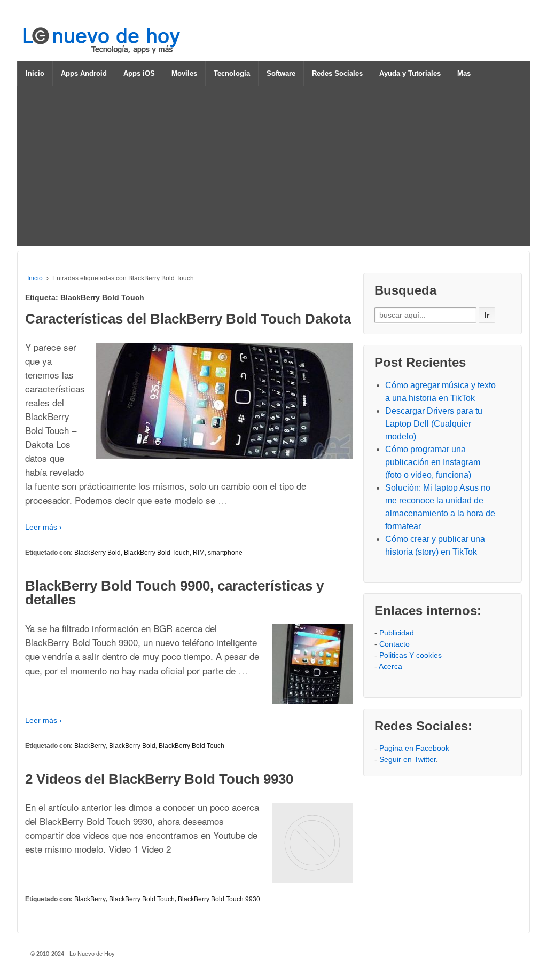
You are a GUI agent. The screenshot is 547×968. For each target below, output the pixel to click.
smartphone (225, 552)
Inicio (35, 73)
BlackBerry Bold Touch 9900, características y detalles (174, 593)
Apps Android (84, 73)
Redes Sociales (337, 73)
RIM (199, 552)
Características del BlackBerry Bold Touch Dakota (188, 319)
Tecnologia (232, 73)
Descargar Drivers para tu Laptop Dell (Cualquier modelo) (433, 423)
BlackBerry (90, 746)
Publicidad (396, 632)
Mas (464, 73)
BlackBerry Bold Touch (157, 552)
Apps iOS (139, 73)
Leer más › (43, 527)
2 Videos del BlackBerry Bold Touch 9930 (159, 779)
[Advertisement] (273, 165)
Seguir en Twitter (407, 759)
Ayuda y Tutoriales (410, 73)
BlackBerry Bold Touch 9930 (219, 899)
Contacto (394, 644)
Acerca (390, 666)
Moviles (184, 73)
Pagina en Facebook (414, 748)
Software (281, 73)
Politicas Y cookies (410, 655)
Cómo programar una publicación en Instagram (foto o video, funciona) (432, 462)
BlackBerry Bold (97, 552)
